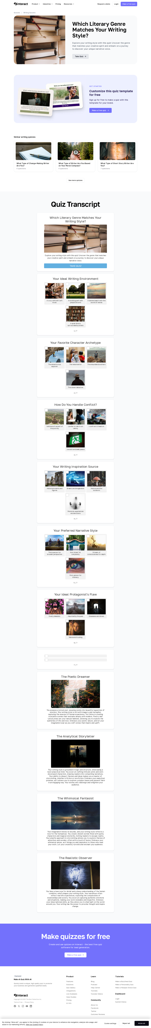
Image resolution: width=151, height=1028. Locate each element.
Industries (47, 4)
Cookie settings (110, 1023)
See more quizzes (75, 180)
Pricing (58, 4)
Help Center (95, 988)
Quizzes (17, 13)
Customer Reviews (98, 1014)
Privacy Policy (29, 1002)
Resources (68, 4)
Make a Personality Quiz (124, 984)
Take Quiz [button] (79, 56)
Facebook (94, 1008)
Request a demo (103, 4)
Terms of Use (18, 1002)
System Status (120, 1002)
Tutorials (94, 991)
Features (69, 981)
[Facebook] (15, 1006)
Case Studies (71, 997)
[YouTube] (27, 1006)
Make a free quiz (128, 4)
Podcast (94, 984)
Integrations (71, 991)
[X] (19, 1006)
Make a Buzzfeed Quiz (123, 981)
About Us (94, 1005)
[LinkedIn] (31, 1006)
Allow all (141, 1023)
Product (35, 4)
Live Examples (71, 994)
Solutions (69, 984)
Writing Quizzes (29, 13)
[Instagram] (23, 1006)
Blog (92, 981)
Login (116, 4)
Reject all (126, 1023)
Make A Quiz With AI (23, 979)
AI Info (68, 1003)
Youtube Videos (97, 994)
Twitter (93, 1011)
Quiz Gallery (70, 988)
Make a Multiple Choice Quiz (125, 988)
